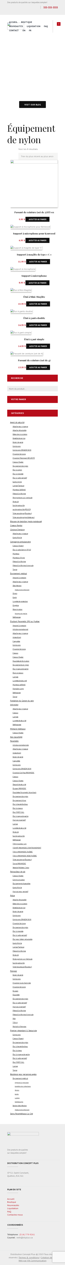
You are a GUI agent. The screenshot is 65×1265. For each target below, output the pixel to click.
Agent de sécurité (17, 422)
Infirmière (14, 704)
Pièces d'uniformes (19, 494)
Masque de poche (21, 613)
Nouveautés (16, 26)
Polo (14, 1019)
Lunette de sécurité (19, 721)
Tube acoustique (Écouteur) (22, 513)
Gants (15, 597)
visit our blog (32, 104)
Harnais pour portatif (20, 892)
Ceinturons (17, 446)
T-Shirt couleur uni (20, 844)
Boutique (26, 22)
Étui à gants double (34, 318)
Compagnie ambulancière (20, 542)
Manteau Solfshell (19, 490)
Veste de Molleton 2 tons (21, 868)
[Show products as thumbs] (9, 151)
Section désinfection (20, 1106)
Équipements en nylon (21, 665)
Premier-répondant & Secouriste (23, 1030)
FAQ (46, 26)
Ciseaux (15, 653)
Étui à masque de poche (21, 1054)
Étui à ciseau (17, 1050)
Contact (14, 30)
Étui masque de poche (20, 669)
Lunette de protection (20, 601)
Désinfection (17, 586)
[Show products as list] (14, 151)
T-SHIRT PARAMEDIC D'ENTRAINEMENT (27, 848)
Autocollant (17, 637)
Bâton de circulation (20, 434)
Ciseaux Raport (18, 546)
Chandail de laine (19, 454)
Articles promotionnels (21, 745)
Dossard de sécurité (19, 784)
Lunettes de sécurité (20, 681)
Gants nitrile (17, 482)
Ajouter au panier (37, 219)
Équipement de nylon (20, 466)
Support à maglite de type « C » (34, 254)
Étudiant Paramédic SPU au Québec (25, 621)
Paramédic (14, 741)
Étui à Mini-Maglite (34, 296)
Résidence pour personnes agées (23, 1074)
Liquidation (33, 26)
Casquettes (16, 641)
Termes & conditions (29, 1257)
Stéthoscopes (17, 725)
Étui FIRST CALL (18, 812)
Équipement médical (18, 573)
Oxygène (16, 605)
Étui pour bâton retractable (22, 939)
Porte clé (16, 502)
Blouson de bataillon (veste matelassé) (26, 521)
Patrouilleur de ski (17, 871)
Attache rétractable (19, 430)
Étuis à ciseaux (18, 673)
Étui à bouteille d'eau (20, 804)
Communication (19, 880)
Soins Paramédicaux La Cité (21, 1113)
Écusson (15, 991)
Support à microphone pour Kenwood (34, 233)
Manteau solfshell (19, 685)
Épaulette (16, 995)
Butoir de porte (18, 442)
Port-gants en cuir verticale (22, 498)
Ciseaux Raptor (18, 462)
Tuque (15, 569)
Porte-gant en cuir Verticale (22, 959)
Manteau (16, 554)
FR (30, 30)
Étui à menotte (18, 474)
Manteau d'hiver (19, 558)
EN (24, 30)
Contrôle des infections (23, 1086)
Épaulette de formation (21, 661)
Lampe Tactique (18, 486)
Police (12, 895)
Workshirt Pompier (19, 1026)
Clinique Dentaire (17, 529)
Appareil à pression (19, 578)
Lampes (15, 677)
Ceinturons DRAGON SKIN (22, 450)
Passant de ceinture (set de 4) (34, 360)
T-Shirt (15, 1023)
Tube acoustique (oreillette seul (23, 517)
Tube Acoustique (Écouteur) (22, 967)
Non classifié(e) (16, 737)
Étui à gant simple (34, 339)
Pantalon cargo (18, 689)
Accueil (13, 22)
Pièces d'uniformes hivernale (23, 565)
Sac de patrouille (19, 505)
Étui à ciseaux (18, 808)
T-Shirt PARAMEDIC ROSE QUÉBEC (25, 856)
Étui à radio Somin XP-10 (22, 550)
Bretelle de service (19, 438)
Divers (15, 593)
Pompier (13, 971)
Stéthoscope (17, 617)
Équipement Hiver (19, 800)
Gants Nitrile (17, 538)
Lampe (15, 824)
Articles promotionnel (20, 629)
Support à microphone (34, 275)
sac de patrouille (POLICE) (22, 509)
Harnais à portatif (19, 820)
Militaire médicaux (17, 729)
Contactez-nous (15, 1214)
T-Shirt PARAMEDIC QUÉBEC (23, 852)
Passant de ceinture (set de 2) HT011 (34, 212)
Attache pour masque (20, 426)
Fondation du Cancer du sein (22, 700)
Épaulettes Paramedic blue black (24, 792)
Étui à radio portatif (20, 478)
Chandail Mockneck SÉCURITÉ (24, 458)
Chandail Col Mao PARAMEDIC (23, 773)
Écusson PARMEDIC (19, 788)
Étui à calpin (17, 470)
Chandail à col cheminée (22, 983)
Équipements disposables (21, 884)
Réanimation (17, 609)
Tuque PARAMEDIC (19, 864)
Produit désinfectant (22, 590)
